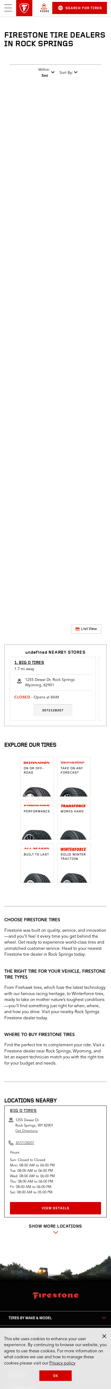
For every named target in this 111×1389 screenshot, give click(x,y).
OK (55, 1376)
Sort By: (66, 73)
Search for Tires (83, 8)
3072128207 (53, 710)
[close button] (104, 1336)
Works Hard (72, 811)
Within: (44, 73)
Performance (37, 811)
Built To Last (36, 854)
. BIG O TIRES (29, 663)
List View (89, 629)
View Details (56, 1208)
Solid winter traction (73, 857)
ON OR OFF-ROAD (34, 770)
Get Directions (26, 1131)
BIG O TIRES (23, 1111)
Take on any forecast (72, 770)
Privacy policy (62, 1363)
